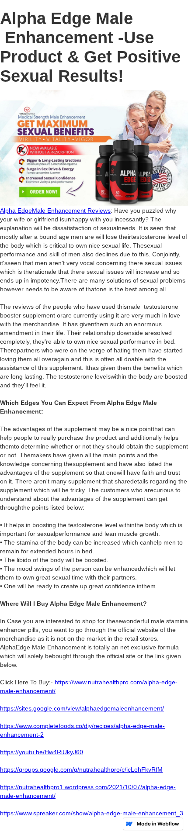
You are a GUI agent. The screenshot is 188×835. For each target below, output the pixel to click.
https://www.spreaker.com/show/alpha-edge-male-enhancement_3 (91, 813)
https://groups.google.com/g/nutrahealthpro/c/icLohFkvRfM (81, 769)
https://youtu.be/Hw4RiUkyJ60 (41, 752)
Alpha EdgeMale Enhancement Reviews (55, 210)
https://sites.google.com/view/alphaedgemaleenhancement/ (82, 708)
